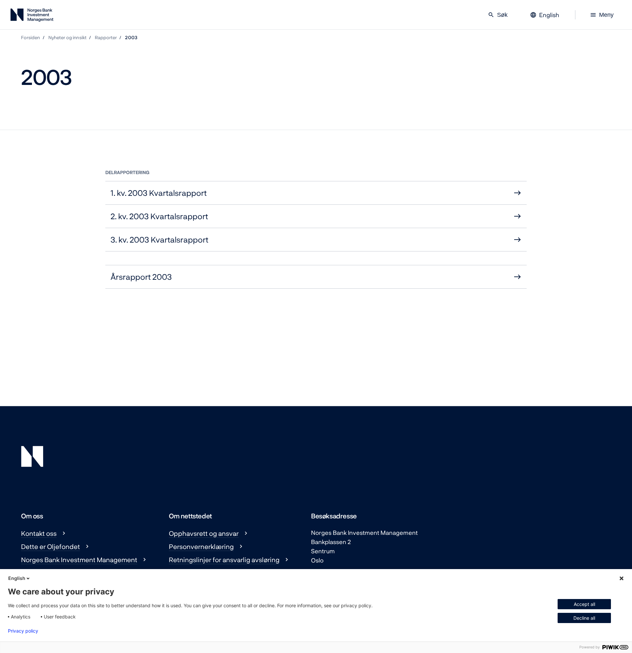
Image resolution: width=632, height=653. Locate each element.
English (16, 578)
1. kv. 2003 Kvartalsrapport (159, 192)
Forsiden (30, 37)
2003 (131, 37)
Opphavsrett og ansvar (204, 533)
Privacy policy (23, 631)
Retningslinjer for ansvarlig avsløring (224, 559)
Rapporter (106, 37)
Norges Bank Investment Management (79, 559)
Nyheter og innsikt (67, 37)
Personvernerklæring (201, 546)
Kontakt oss (39, 533)
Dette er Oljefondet (50, 546)
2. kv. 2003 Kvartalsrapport (159, 216)
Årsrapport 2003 (141, 276)
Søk (498, 15)
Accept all (584, 604)
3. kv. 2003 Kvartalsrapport (159, 239)
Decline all (584, 618)
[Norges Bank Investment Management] (32, 16)
